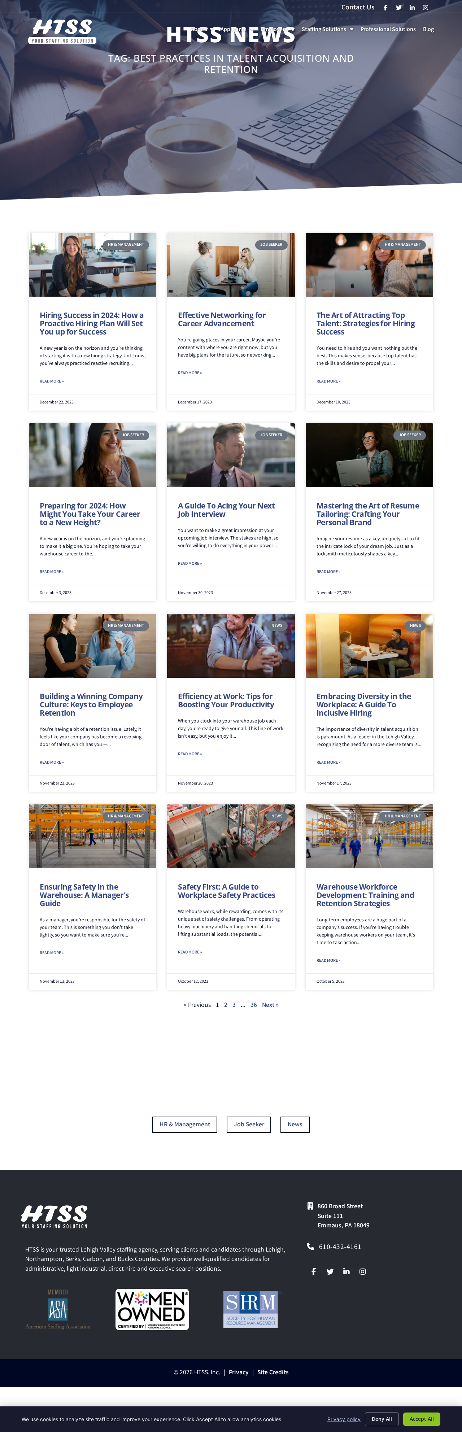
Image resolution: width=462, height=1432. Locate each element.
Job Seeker (249, 1125)
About (203, 32)
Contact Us (357, 8)
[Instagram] (363, 1272)
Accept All (422, 1418)
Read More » (52, 382)
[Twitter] (330, 1272)
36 (253, 1005)
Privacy (239, 1373)
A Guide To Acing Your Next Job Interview (226, 510)
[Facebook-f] (314, 1272)
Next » (270, 1005)
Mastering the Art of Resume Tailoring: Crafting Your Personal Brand (368, 514)
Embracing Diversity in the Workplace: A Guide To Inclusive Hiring (364, 704)
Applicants (239, 32)
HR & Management (185, 1125)
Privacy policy (344, 1419)
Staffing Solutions (329, 32)
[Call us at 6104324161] (310, 1246)
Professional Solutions (390, 32)
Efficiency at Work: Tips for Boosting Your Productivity (226, 700)
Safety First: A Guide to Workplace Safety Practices (226, 891)
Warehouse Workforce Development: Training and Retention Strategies (365, 895)
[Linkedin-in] (346, 1272)
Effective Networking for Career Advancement (222, 319)
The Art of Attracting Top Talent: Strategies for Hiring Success (366, 323)
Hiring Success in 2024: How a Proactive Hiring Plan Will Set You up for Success (92, 323)
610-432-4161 (340, 1248)
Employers (279, 32)
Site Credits (273, 1373)
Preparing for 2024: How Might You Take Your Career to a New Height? (90, 514)
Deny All (382, 1418)
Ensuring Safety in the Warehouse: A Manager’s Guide (84, 895)
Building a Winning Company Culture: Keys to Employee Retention (91, 704)
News (295, 1125)
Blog (430, 32)
